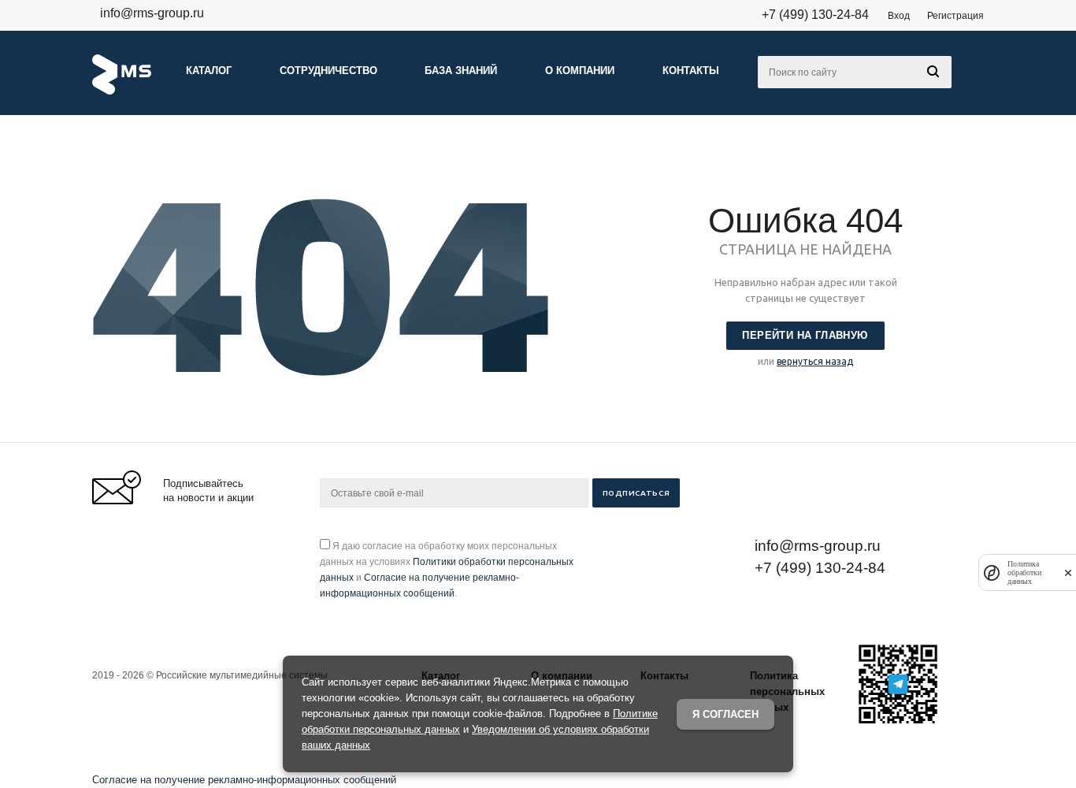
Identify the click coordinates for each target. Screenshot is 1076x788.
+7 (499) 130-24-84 (815, 14)
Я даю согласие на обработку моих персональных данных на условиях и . (446, 570)
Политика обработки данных (1024, 572)
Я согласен (725, 714)
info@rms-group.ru (152, 13)
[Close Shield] (1068, 572)
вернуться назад (815, 361)
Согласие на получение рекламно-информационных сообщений (244, 780)
